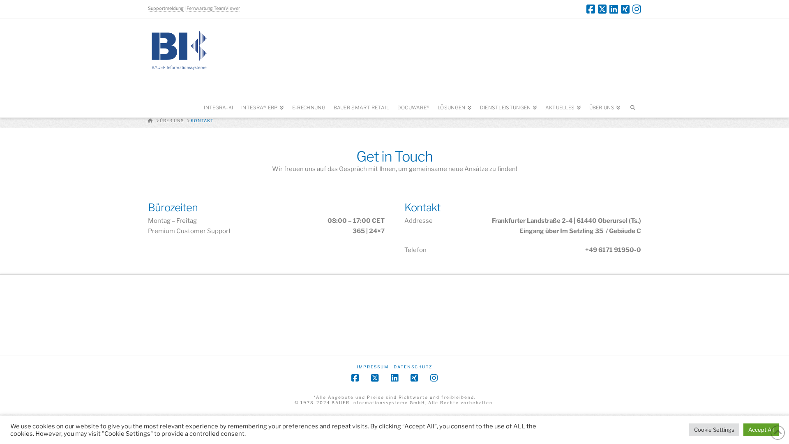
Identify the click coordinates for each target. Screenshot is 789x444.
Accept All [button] (761, 429)
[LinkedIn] (613, 9)
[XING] (625, 9)
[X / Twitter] (602, 9)
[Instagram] (636, 9)
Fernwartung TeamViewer (213, 8)
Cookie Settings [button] (714, 429)
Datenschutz (413, 366)
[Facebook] (590, 9)
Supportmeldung (166, 8)
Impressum (373, 366)
